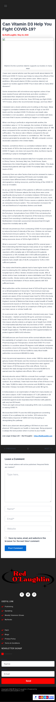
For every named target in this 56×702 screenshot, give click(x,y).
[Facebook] (22, 594)
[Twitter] (28, 594)
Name (4, 659)
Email (3, 669)
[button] (5, 5)
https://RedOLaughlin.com (43, 436)
